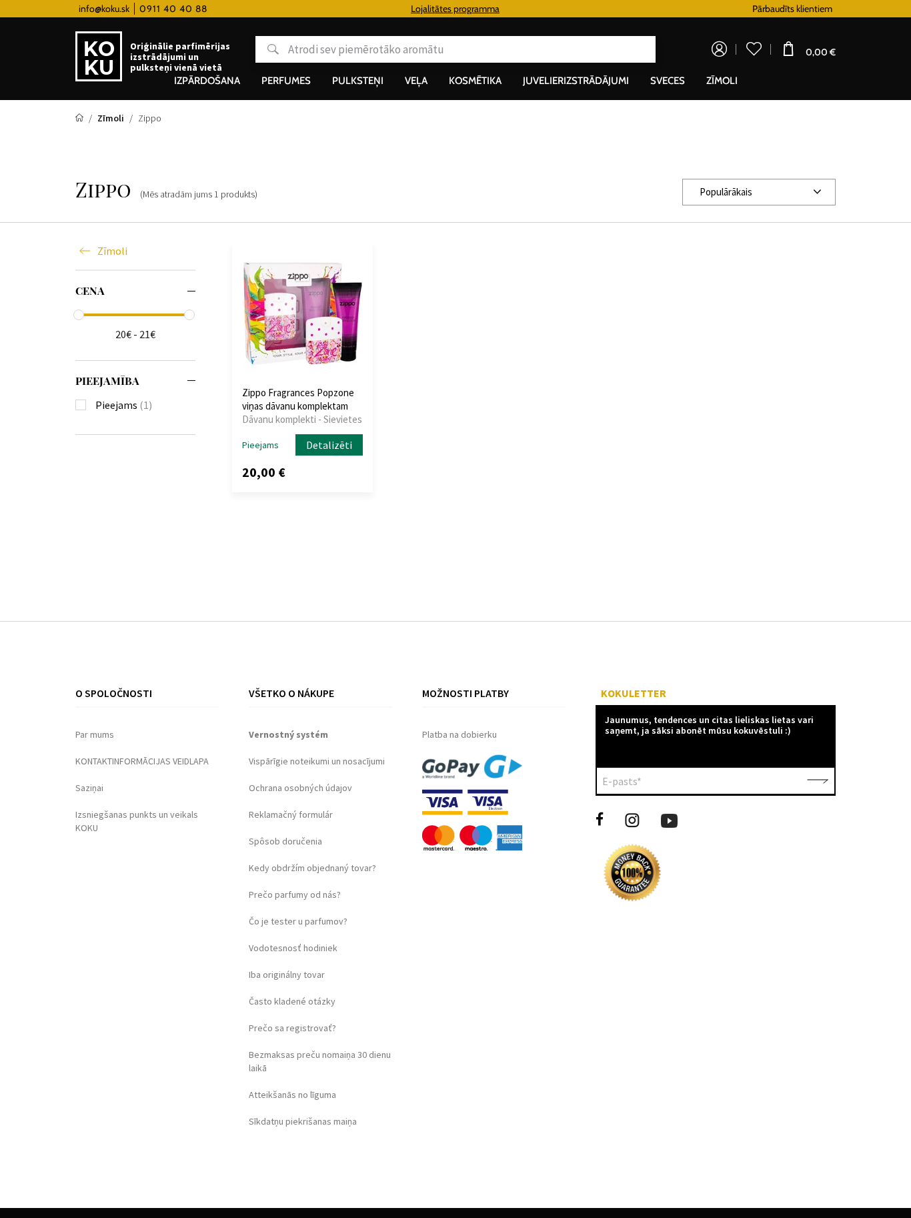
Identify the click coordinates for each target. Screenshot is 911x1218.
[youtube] (669, 819)
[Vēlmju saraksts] (754, 49)
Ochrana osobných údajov (300, 788)
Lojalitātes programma (455, 9)
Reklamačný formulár (291, 814)
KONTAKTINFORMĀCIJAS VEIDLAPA (142, 761)
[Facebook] (600, 819)
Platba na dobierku (459, 734)
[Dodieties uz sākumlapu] (80, 118)
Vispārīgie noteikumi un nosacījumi (317, 761)
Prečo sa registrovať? (292, 1028)
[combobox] (759, 192)
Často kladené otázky (292, 1001)
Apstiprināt (817, 781)
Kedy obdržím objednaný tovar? (312, 868)
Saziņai (89, 788)
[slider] (78, 315)
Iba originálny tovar (287, 975)
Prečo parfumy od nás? (295, 894)
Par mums (94, 734)
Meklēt (267, 49)
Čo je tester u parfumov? (298, 921)
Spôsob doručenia (285, 841)
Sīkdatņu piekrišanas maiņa (303, 1121)
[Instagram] (632, 819)
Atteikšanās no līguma (292, 1095)
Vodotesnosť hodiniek (293, 948)
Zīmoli (112, 250)
